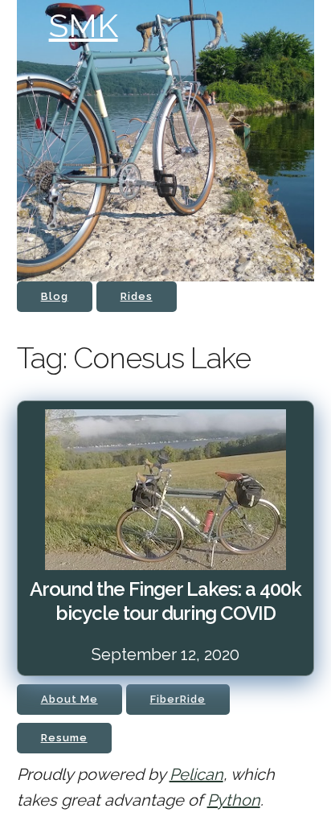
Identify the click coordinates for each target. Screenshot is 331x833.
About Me (69, 699)
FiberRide (178, 699)
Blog (54, 296)
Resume (64, 738)
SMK (83, 25)
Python (233, 800)
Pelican (196, 774)
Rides (137, 296)
